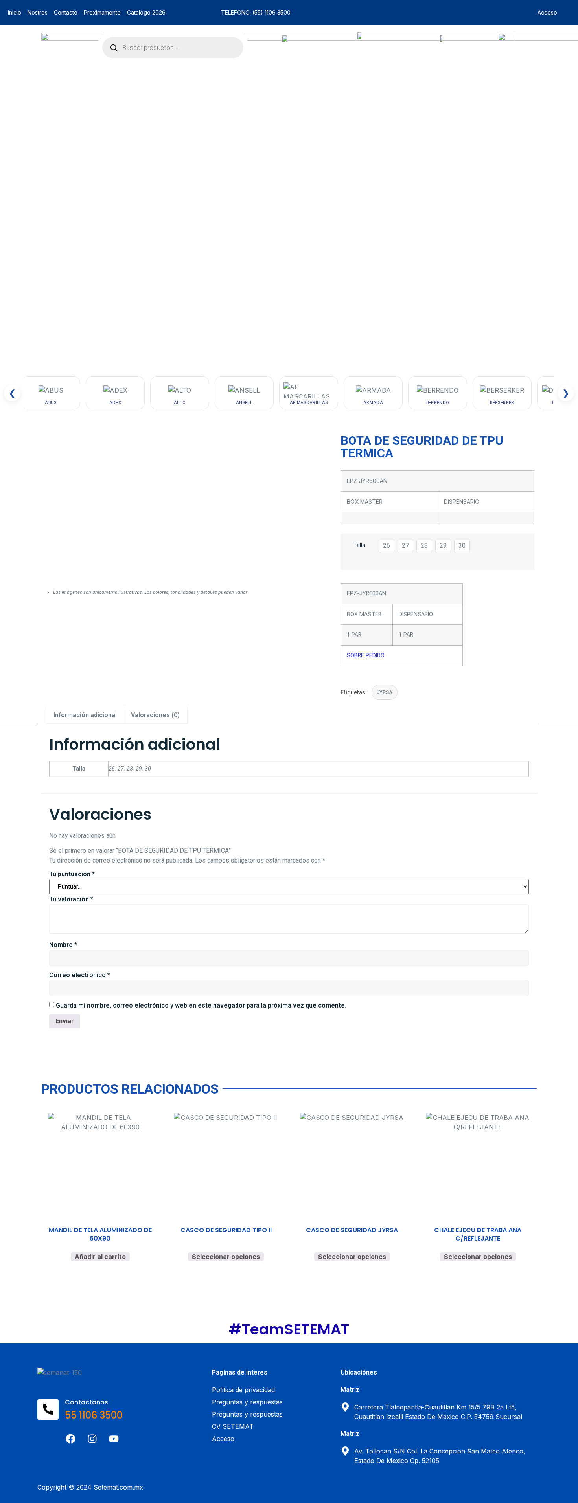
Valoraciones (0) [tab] (155, 715)
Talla (359, 545)
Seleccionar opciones (226, 1257)
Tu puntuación (72, 874)
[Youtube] (114, 1439)
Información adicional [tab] (85, 715)
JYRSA (384, 692)
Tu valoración (71, 899)
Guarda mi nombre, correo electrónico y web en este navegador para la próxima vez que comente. (201, 1005)
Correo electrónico (79, 975)
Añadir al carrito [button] (100, 1257)
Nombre (63, 945)
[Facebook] (71, 1439)
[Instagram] (92, 1439)
